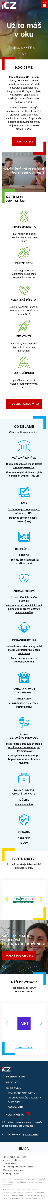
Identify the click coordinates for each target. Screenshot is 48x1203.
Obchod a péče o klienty (24, 1097)
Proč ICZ (12, 1082)
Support (14, 1102)
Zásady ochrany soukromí (14, 1170)
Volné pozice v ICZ (19, 955)
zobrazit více (24, 1047)
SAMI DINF (24, 838)
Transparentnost (10, 1163)
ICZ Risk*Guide (24, 804)
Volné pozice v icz (25, 403)
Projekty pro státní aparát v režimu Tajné (24, 561)
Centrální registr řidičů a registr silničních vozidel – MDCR (24, 474)
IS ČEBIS (24, 799)
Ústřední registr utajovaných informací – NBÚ (24, 511)
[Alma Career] (24, 1149)
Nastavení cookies (11, 1160)
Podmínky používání (11, 1173)
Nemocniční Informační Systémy (24, 599)
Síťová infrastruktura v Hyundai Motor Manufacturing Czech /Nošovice (24, 650)
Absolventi (15, 1106)
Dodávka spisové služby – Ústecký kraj (24, 519)
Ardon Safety (24, 698)
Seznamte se (15, 1076)
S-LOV (24, 843)
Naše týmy (13, 1088)
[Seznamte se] (9, 6)
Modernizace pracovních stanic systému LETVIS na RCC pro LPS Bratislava (24, 747)
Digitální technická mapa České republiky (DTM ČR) (24, 466)
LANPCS (24, 555)
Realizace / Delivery (21, 1093)
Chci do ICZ (25, 141)
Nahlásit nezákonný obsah (14, 1157)
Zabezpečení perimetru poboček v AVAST (24, 660)
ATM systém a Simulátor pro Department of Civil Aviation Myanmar (24, 759)
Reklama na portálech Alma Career (18, 1167)
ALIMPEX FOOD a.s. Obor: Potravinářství (24, 705)
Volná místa (15, 1114)
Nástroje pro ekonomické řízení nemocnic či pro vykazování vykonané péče (24, 609)
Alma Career (31, 1134)
